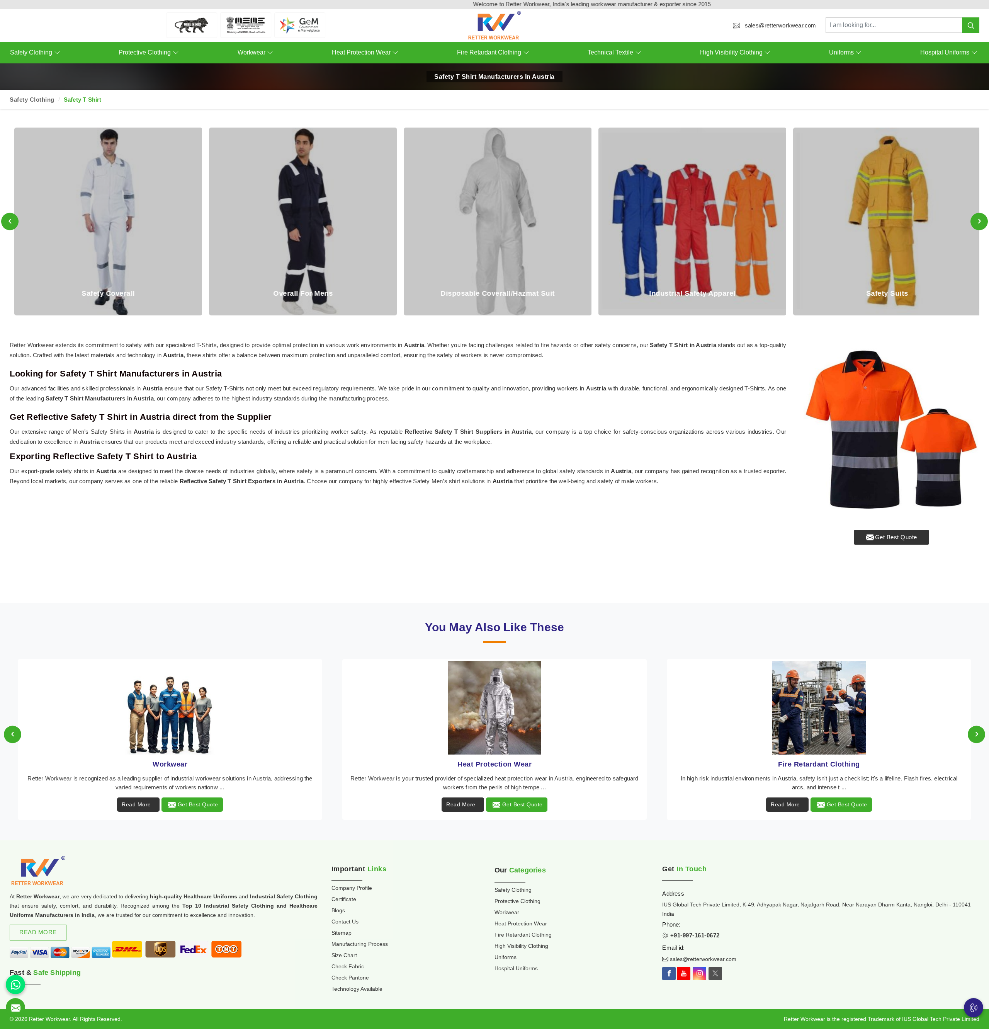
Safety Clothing (31, 52)
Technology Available (356, 989)
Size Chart (344, 955)
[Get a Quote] (15, 1007)
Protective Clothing (145, 52)
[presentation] (10, 221)
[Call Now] (973, 1007)
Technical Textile (610, 52)
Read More (136, 804)
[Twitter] (715, 973)
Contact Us (345, 921)
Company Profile (351, 888)
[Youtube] (683, 973)
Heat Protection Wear (361, 52)
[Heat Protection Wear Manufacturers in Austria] (170, 708)
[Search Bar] (970, 25)
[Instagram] (699, 973)
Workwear (251, 52)
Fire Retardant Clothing (489, 52)
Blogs (338, 910)
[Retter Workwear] (494, 25)
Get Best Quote (896, 537)
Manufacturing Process (359, 944)
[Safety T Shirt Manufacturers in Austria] (891, 428)
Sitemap (341, 933)
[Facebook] (669, 973)
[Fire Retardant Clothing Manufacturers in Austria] (494, 708)
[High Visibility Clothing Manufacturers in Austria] (819, 708)
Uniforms (841, 52)
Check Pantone (350, 977)
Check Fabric (347, 966)
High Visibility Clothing (731, 52)
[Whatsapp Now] (15, 984)
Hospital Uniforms (944, 52)
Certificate (343, 899)
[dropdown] (57, 53)
